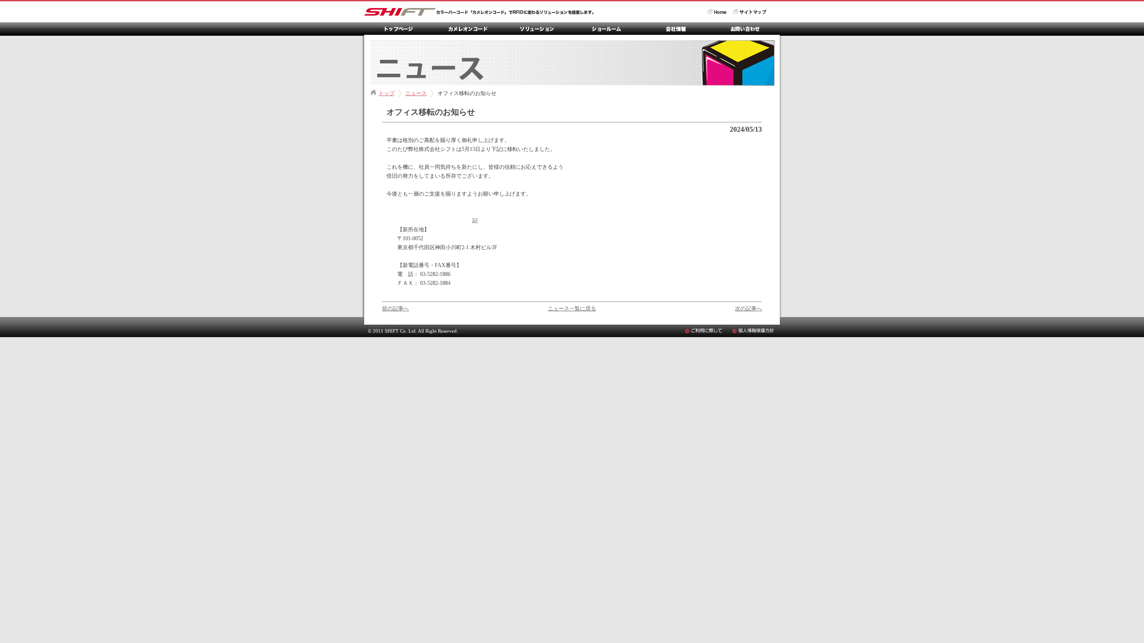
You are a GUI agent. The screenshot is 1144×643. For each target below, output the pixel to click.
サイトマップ (749, 11)
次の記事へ (748, 308)
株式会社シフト (479, 12)
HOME (717, 12)
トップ (387, 93)
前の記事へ (395, 308)
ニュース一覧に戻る (572, 308)
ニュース (416, 93)
